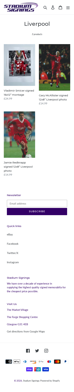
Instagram (13, 262)
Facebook (12, 243)
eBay (10, 234)
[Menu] (68, 7)
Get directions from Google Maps (26, 331)
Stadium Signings (31, 380)
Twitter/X (12, 252)
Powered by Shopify (50, 380)
